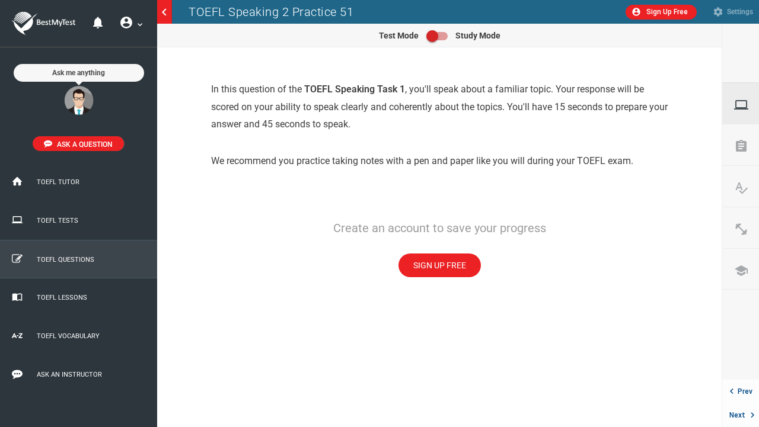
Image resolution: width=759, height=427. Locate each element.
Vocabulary (746, 188)
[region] (439, 237)
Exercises (746, 229)
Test (746, 105)
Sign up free (439, 265)
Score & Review (746, 146)
